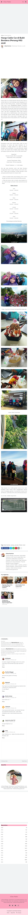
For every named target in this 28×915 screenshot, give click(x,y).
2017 (14, 845)
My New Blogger (9, 672)
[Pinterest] (16, 548)
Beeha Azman (8, 696)
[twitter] (12, 905)
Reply (3, 667)
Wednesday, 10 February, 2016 (10, 659)
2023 (14, 832)
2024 (14, 829)
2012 (14, 857)
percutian (17, 545)
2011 (14, 859)
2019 (14, 841)
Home (2, 35)
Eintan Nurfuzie (7, 35)
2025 (14, 827)
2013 (14, 855)
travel (24, 545)
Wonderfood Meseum (16, 105)
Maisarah (7, 682)
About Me (13, 912)
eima (6, 730)
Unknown (7, 706)
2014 (14, 852)
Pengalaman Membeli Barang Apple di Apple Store (7, 601)
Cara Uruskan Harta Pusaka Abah (20, 585)
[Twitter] (11, 548)
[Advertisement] (14, 19)
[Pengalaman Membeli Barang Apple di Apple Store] (7, 595)
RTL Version (18, 912)
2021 (14, 836)
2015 (14, 850)
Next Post (24, 761)
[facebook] (10, 905)
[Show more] (21, 548)
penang (12, 545)
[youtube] (15, 905)
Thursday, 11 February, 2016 (10, 721)
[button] (1, 2)
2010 (14, 861)
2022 (14, 834)
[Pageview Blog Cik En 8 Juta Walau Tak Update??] (7, 580)
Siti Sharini (8, 658)
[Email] (18, 548)
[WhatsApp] (13, 548)
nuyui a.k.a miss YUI (10, 720)
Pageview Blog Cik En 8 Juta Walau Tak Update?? (7, 586)
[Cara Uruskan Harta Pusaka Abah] (21, 580)
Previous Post (4, 761)
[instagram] (18, 905)
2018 (14, 843)
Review (20, 545)
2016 (14, 848)
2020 (14, 839)
